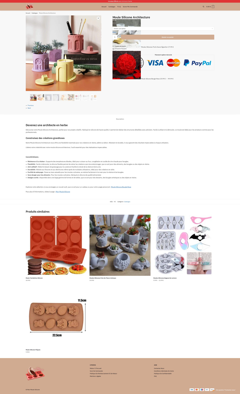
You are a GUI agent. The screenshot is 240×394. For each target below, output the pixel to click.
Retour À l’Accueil (95, 368)
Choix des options (120, 284)
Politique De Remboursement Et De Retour (103, 373)
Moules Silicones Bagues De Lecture (165, 278)
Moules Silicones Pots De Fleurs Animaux (102, 278)
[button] (98, 18)
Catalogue (35, 13)
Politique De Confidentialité (162, 373)
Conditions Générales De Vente (164, 371)
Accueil (28, 13)
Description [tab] (120, 119)
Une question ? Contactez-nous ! (225, 390)
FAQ (155, 376)
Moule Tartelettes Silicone (34, 278)
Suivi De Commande (96, 371)
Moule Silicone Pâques (33, 350)
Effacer (114, 32)
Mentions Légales (95, 376)
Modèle (115, 25)
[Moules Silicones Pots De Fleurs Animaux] (120, 245)
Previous (31, 105)
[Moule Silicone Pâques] (56, 317)
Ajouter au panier (168, 37)
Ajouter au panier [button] (56, 284)
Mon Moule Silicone (63, 192)
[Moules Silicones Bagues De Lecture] (183, 245)
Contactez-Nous (159, 368)
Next (29, 108)
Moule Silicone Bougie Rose (121, 187)
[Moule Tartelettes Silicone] (56, 245)
